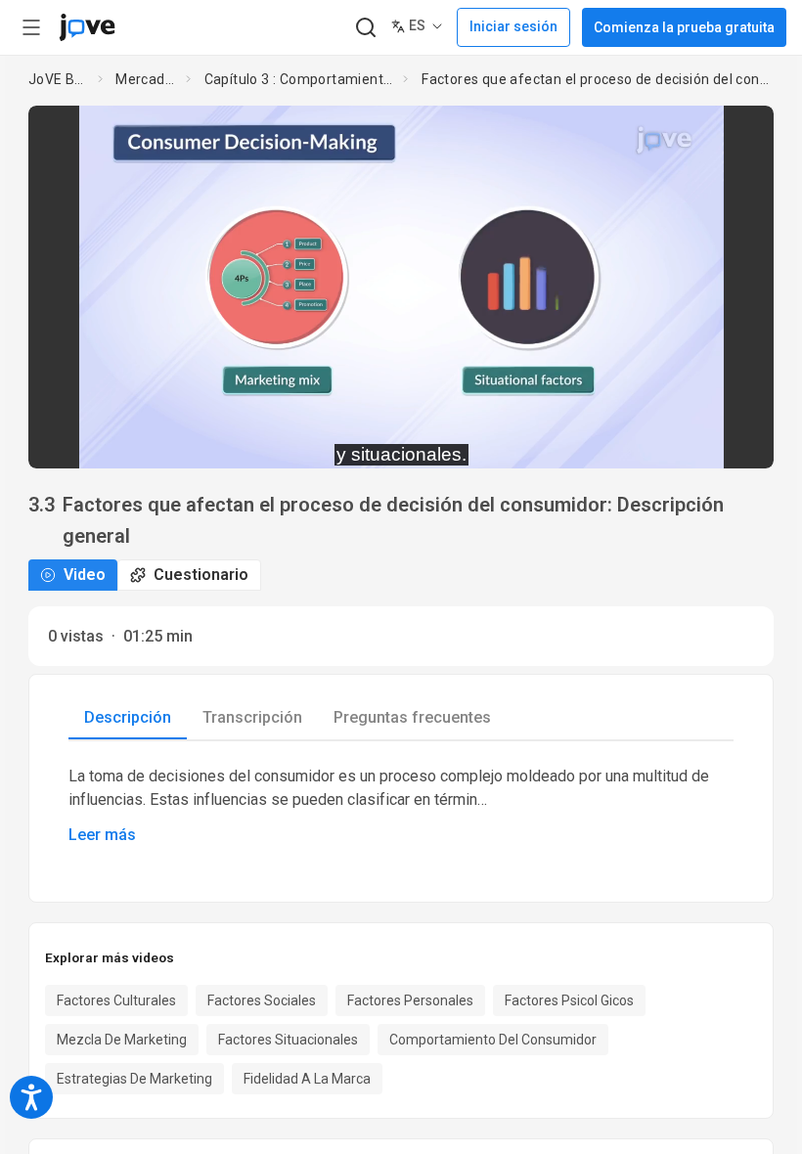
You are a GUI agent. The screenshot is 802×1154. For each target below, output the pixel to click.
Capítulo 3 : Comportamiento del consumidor (300, 79)
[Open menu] (31, 27)
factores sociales (261, 1000)
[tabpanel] (401, 806)
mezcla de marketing (122, 1039)
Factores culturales (116, 1000)
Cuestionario (201, 574)
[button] (742, 133)
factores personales (410, 1000)
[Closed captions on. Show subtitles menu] (737, 440)
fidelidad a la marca (307, 1079)
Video (85, 574)
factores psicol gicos (569, 1000)
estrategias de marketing (134, 1079)
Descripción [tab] (127, 717)
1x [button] (697, 439)
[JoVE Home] (87, 27)
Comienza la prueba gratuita (684, 27)
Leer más (102, 834)
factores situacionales (288, 1039)
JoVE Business (59, 79)
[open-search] (365, 28)
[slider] (313, 440)
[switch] (584, 440)
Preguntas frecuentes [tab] (412, 717)
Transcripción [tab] (252, 717)
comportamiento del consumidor (493, 1039)
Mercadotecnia (146, 79)
